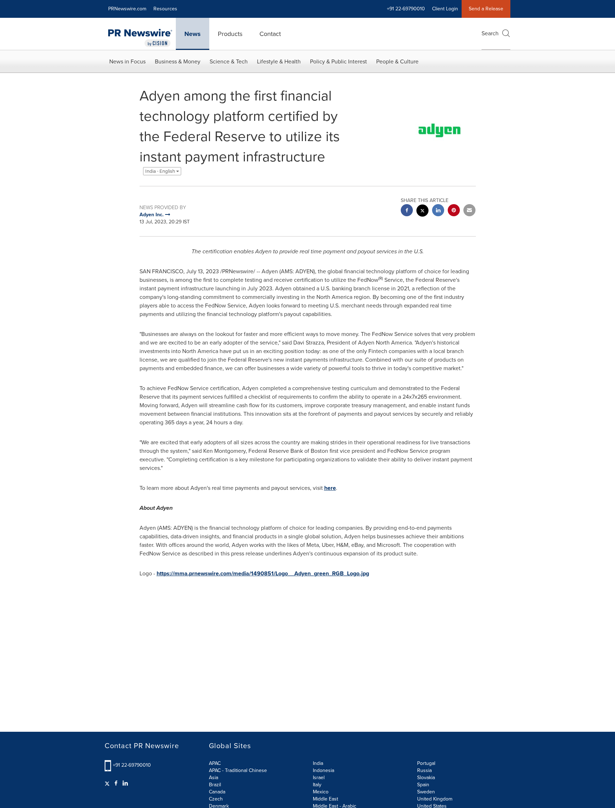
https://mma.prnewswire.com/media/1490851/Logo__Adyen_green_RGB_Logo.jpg (263, 573)
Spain (423, 784)
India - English (160, 171)
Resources (165, 8)
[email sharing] (469, 211)
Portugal (426, 763)
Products (230, 33)
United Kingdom (434, 799)
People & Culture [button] (397, 61)
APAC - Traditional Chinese (238, 770)
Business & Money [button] (177, 61)
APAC (215, 763)
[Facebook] (116, 783)
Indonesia (323, 770)
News (192, 33)
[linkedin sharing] (438, 211)
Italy (317, 784)
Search (490, 33)
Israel (319, 777)
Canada (217, 792)
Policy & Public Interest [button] (338, 61)
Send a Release (486, 8)
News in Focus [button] (127, 61)
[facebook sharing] (407, 211)
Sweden (426, 792)
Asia (213, 777)
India (318, 763)
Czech (216, 799)
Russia (424, 770)
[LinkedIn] (125, 783)
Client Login (445, 8)
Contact (270, 33)
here (330, 488)
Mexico (320, 792)
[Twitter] (108, 783)
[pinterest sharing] (454, 211)
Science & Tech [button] (229, 61)
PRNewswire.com (127, 8)
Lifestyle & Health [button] (279, 61)
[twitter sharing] (422, 211)
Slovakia (426, 777)
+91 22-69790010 (132, 765)
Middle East (325, 799)
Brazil (215, 784)
